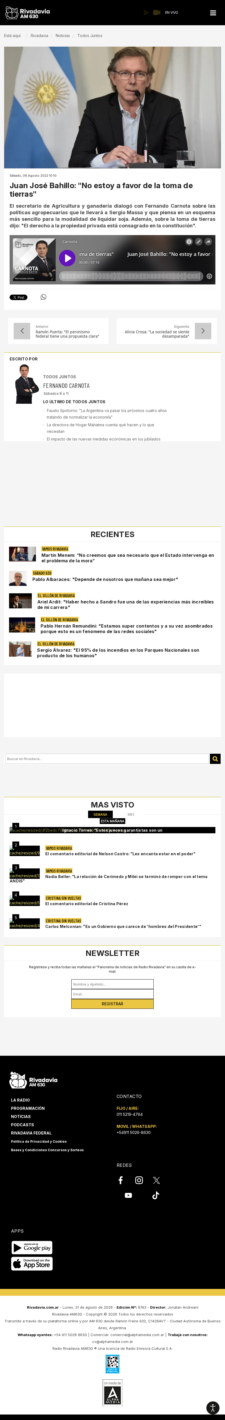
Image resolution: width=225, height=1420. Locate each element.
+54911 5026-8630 (134, 1132)
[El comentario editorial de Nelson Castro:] (25, 851)
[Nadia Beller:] (25, 873)
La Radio (20, 1100)
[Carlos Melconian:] (25, 923)
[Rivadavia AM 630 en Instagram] (142, 1180)
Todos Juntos (59, 376)
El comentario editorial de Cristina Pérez (86, 903)
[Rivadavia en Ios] (32, 1263)
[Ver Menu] (213, 13)
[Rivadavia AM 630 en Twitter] (160, 1180)
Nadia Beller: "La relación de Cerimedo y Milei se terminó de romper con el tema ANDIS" (109, 878)
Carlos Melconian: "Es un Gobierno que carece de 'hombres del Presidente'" (123, 926)
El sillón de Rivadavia (56, 595)
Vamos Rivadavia (55, 548)
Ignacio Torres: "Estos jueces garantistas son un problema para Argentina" (112, 832)
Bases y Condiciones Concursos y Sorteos (47, 1150)
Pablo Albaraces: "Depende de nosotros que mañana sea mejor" (105, 579)
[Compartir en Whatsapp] (43, 297)
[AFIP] (112, 1364)
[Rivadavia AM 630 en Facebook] (124, 1180)
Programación (28, 1108)
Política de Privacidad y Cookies (39, 1141)
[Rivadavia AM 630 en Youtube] (128, 1195)
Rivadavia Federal (31, 1133)
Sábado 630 (42, 572)
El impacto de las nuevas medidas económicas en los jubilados (104, 439)
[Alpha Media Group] (112, 1392)
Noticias (21, 1116)
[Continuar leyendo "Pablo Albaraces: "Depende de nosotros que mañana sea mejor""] (18, 578)
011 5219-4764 (130, 1114)
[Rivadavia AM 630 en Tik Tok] (155, 1195)
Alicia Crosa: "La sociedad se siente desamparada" (157, 334)
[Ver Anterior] (22, 331)
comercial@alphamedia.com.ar (137, 1335)
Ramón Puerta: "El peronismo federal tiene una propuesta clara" (67, 334)
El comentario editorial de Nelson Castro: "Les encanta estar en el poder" (120, 853)
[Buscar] (215, 759)
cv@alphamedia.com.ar (112, 1341)
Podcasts (22, 1124)
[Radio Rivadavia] (33, 1079)
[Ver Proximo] (203, 331)
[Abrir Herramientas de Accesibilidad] (213, 1408)
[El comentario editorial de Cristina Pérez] (25, 901)
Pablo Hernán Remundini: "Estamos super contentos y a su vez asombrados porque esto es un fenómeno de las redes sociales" (127, 628)
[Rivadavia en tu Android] (32, 1247)
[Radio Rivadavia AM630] (27, 13)
